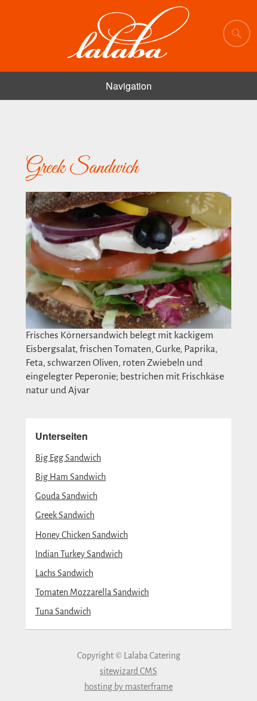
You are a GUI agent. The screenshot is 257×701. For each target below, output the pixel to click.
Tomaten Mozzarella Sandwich (92, 592)
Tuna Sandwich (63, 611)
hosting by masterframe (128, 686)
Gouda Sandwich (66, 496)
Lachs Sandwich (64, 573)
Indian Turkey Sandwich (79, 554)
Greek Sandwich (64, 515)
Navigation (129, 86)
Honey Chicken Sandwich (81, 535)
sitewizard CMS (128, 671)
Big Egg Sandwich (68, 458)
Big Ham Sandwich (70, 477)
